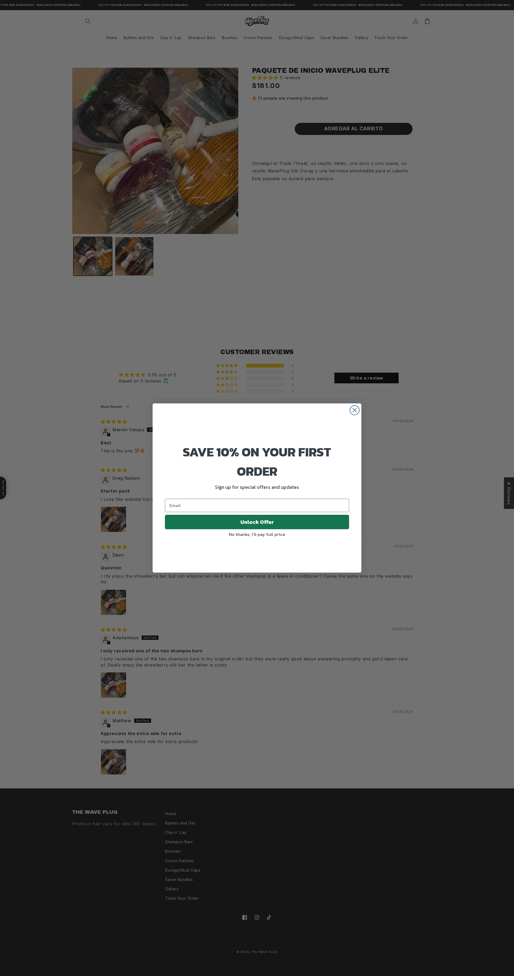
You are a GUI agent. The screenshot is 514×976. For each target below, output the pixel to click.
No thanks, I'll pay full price (257, 534)
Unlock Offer (257, 522)
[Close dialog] (354, 410)
